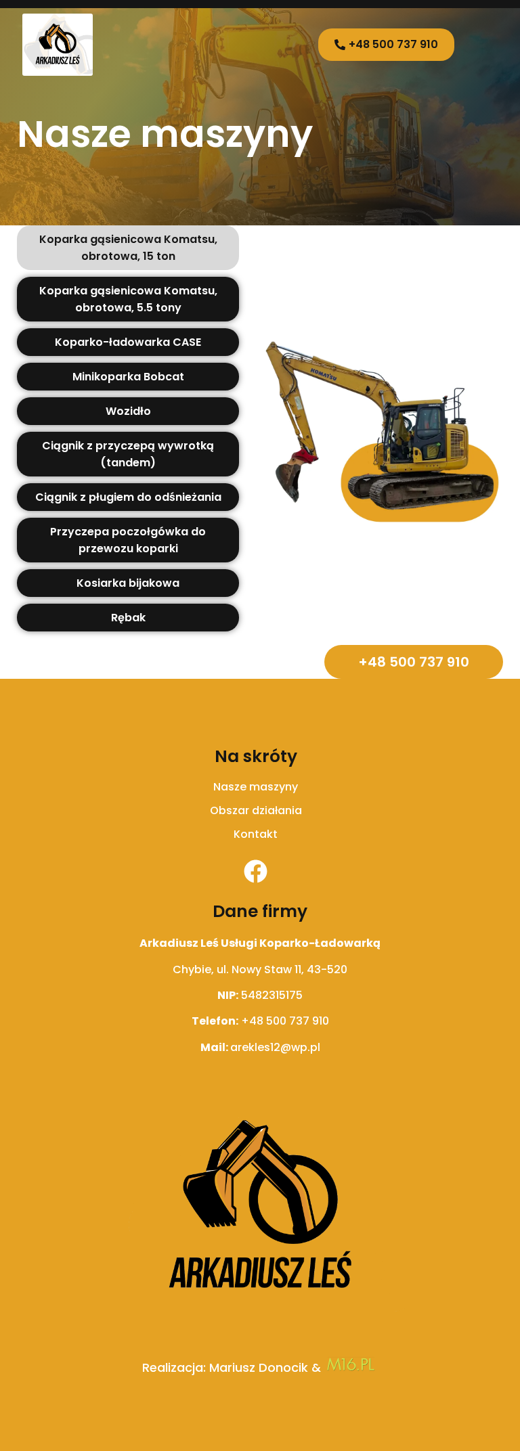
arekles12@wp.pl (275, 1047)
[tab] (128, 247)
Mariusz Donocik (258, 1367)
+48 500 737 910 (285, 1021)
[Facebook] (255, 871)
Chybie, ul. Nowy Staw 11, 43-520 (260, 969)
